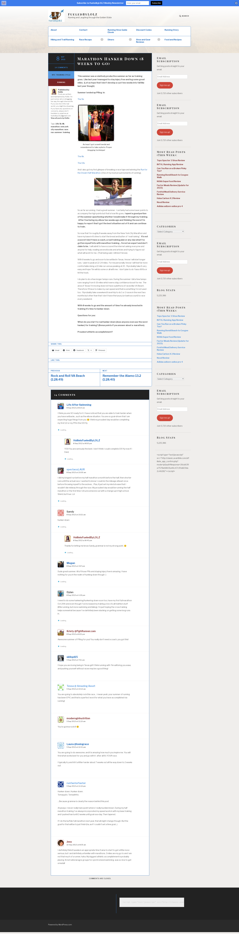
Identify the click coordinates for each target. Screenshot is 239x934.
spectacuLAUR (76, 469)
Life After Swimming (79, 404)
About (54, 30)
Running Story (172, 30)
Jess (69, 841)
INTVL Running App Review (170, 164)
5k (60, 124)
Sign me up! (165, 85)
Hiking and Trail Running (62, 39)
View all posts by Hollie (60, 118)
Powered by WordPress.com (60, 925)
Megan (71, 563)
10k (57, 124)
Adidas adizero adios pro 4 (170, 206)
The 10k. (81, 163)
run (52, 132)
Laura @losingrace (78, 744)
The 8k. (81, 156)
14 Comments (61, 67)
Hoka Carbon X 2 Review (168, 198)
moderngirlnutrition (78, 718)
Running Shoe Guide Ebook (117, 31)
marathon (55, 127)
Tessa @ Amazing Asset (81, 685)
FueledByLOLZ (83, 14)
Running (61, 82)
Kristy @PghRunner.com (81, 631)
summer (58, 132)
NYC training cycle (61, 75)
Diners (111, 39)
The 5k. (81, 99)
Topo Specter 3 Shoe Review (171, 160)
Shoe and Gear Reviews (143, 40)
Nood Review (163, 202)
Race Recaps (85, 39)
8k (63, 124)
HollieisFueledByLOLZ (86, 440)
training (66, 132)
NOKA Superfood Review (169, 181)
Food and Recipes (173, 39)
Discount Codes (144, 30)
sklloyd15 (72, 656)
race (66, 129)
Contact (83, 30)
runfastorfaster (76, 783)
